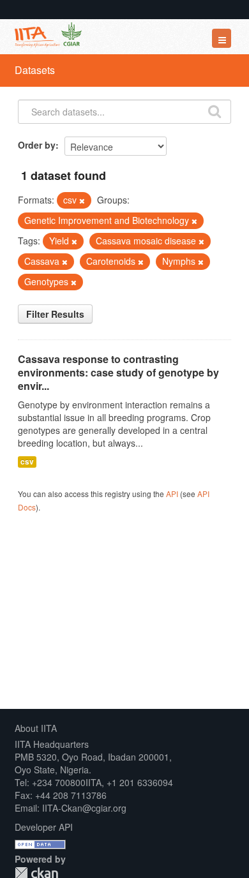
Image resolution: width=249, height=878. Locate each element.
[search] (214, 110)
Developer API (44, 827)
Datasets (35, 70)
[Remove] (82, 200)
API (172, 493)
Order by (37, 144)
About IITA (36, 728)
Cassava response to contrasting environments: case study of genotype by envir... (118, 372)
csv (27, 461)
